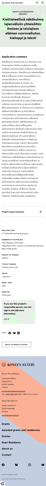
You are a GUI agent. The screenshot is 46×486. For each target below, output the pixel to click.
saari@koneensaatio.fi (10, 415)
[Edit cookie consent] (2, 483)
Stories (6, 436)
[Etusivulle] (15, 3)
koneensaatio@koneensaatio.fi (13, 391)
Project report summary (13, 211)
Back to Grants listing (16, 344)
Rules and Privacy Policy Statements (13, 479)
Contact (6, 454)
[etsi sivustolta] (37, 2)
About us (7, 448)
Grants (6, 423)
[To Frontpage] (23, 365)
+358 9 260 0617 (11, 394)
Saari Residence (11, 442)
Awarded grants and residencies (21, 430)
